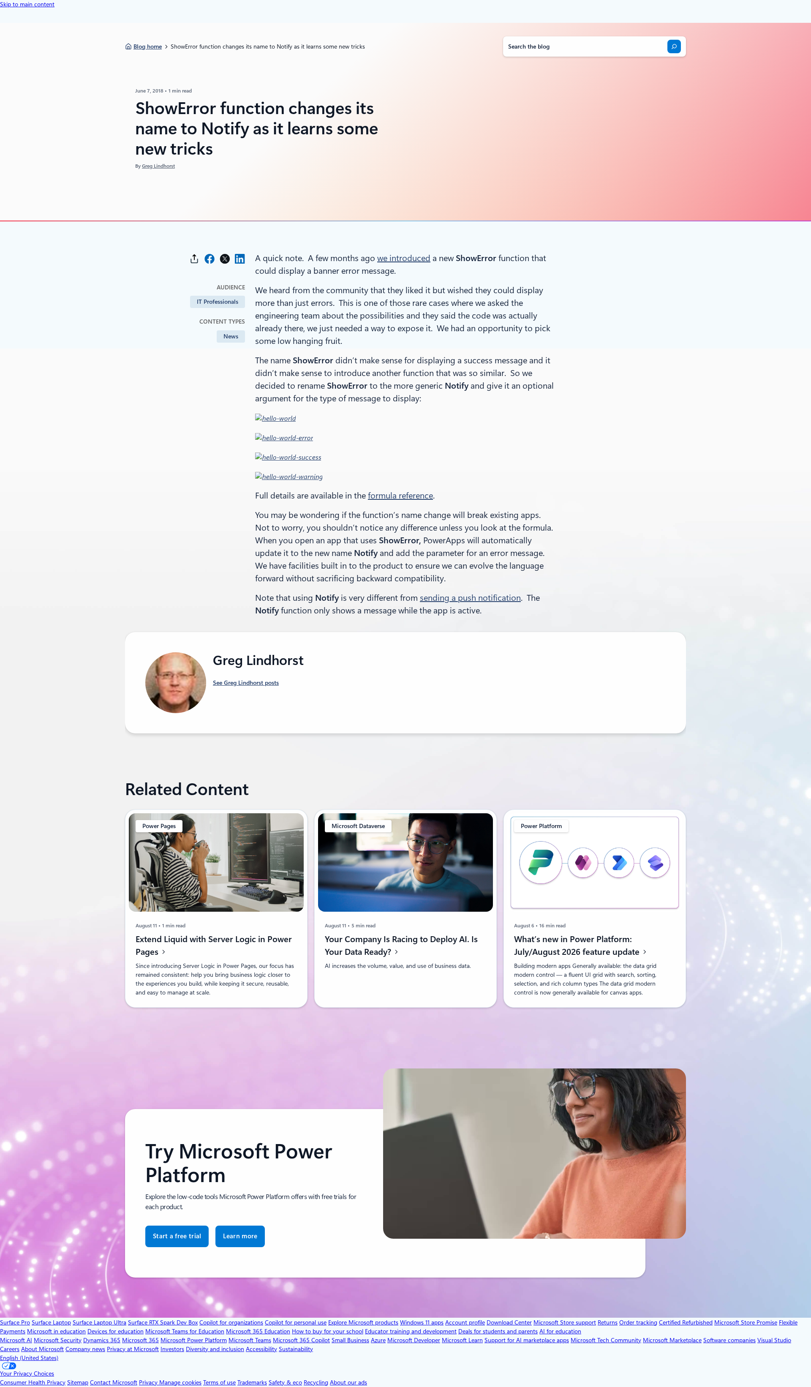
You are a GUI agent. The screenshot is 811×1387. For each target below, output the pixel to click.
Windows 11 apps (422, 1322)
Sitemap (77, 1382)
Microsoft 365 (140, 1340)
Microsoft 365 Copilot (301, 1340)
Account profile (465, 1322)
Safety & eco (285, 1382)
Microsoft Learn (462, 1340)
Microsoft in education (56, 1331)
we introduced (403, 258)
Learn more (240, 1236)
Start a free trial (177, 1236)
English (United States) (29, 1357)
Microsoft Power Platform (194, 1340)
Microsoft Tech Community (606, 1340)
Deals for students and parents (498, 1331)
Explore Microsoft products (363, 1322)
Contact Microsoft (113, 1382)
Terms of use (219, 1382)
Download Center (509, 1322)
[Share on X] (225, 259)
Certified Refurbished (686, 1322)
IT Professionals (217, 301)
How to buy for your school (327, 1331)
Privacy (149, 1382)
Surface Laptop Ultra (99, 1322)
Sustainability (296, 1349)
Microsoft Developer (413, 1340)
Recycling (316, 1382)
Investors (172, 1349)
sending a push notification (470, 598)
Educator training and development (411, 1331)
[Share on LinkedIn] (240, 259)
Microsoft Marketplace (672, 1340)
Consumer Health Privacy (32, 1382)
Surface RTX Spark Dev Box (163, 1322)
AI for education (560, 1331)
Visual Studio (774, 1340)
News (230, 336)
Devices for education (115, 1331)
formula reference (400, 495)
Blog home (147, 46)
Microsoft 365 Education (258, 1331)
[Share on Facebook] (209, 259)
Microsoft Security (58, 1340)
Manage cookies (180, 1382)
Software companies (729, 1340)
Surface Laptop (51, 1322)
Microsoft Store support (564, 1322)
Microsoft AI (16, 1340)
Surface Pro (15, 1322)
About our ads (348, 1382)
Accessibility (261, 1349)
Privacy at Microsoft (133, 1349)
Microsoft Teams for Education (184, 1331)
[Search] (674, 46)
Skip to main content (27, 4)
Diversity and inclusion (215, 1349)
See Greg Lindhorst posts (246, 682)
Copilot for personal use (296, 1322)
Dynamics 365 (101, 1340)
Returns (608, 1322)
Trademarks (252, 1382)
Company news (85, 1349)
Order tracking (638, 1322)
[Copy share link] (194, 259)
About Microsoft (42, 1349)
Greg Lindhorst (158, 166)
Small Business (350, 1340)
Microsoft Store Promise (745, 1322)
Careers (9, 1349)
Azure (378, 1340)
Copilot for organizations (231, 1322)
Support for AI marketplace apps (526, 1340)
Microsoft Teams (250, 1340)
